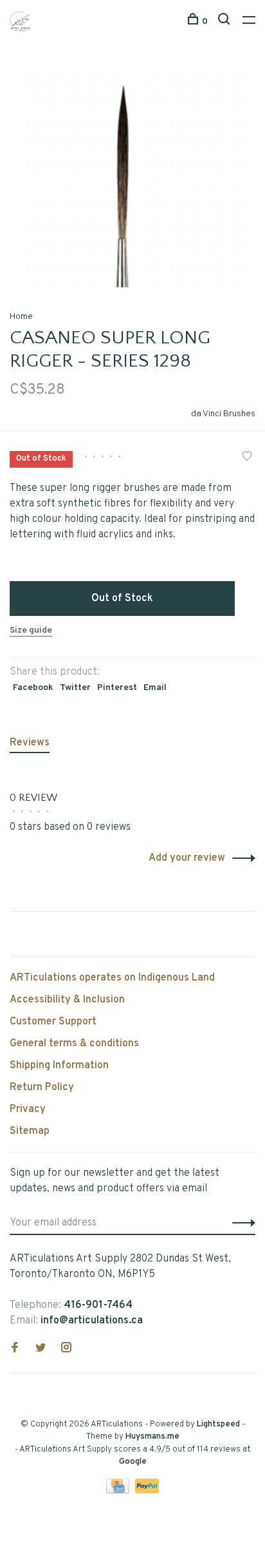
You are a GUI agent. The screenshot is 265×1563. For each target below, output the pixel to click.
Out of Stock (122, 598)
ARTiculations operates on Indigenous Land (112, 978)
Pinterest (117, 687)
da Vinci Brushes (223, 413)
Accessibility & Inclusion (67, 999)
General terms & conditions (74, 1043)
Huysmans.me (152, 1437)
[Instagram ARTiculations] (66, 1349)
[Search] (225, 21)
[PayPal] (147, 1490)
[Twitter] (40, 1349)
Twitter (75, 687)
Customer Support (53, 1021)
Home (21, 316)
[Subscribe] (240, 1223)
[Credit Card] (119, 1490)
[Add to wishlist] (247, 458)
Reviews (30, 742)
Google (133, 1462)
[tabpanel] (132, 175)
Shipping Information (59, 1065)
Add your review (187, 858)
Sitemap (30, 1131)
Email (155, 687)
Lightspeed (218, 1424)
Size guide (31, 630)
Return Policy (42, 1087)
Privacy (28, 1109)
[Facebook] (15, 1349)
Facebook (33, 687)
